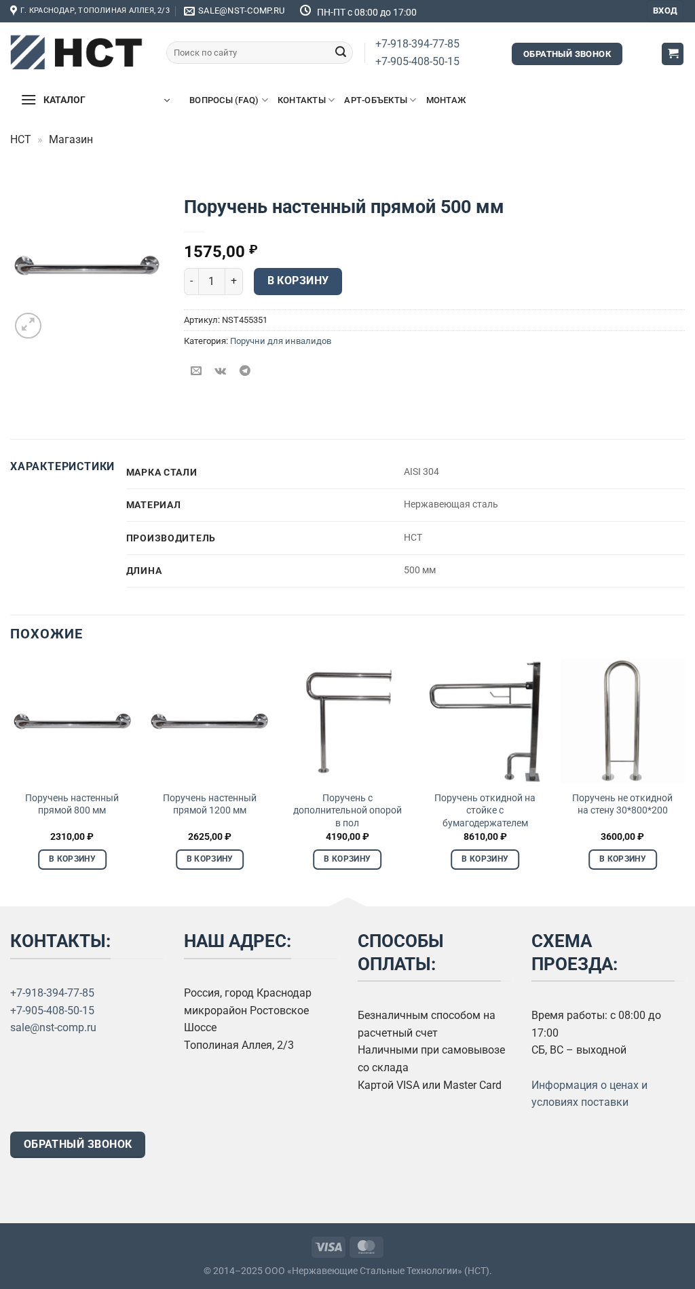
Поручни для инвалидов (280, 341)
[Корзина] (672, 54)
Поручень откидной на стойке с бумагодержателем (485, 810)
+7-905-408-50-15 (417, 61)
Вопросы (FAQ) (224, 100)
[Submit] (340, 52)
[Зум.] (28, 326)
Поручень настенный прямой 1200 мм (210, 804)
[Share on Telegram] (245, 371)
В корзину (298, 281)
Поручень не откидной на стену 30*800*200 (622, 804)
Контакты (302, 100)
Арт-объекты (375, 100)
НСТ (20, 139)
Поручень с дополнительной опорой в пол (347, 810)
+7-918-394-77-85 (417, 43)
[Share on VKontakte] (221, 371)
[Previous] (11, 776)
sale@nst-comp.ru (53, 1027)
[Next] (684, 776)
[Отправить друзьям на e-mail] (196, 371)
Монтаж (446, 100)
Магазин (71, 139)
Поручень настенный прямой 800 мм (72, 804)
